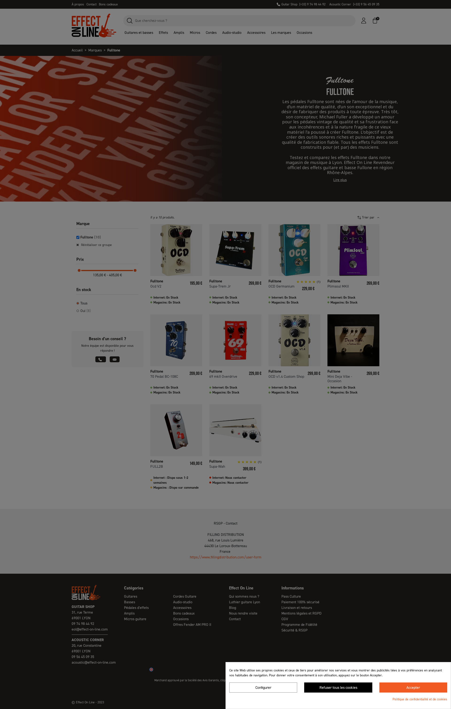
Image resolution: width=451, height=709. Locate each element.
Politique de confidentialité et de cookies (420, 699)
